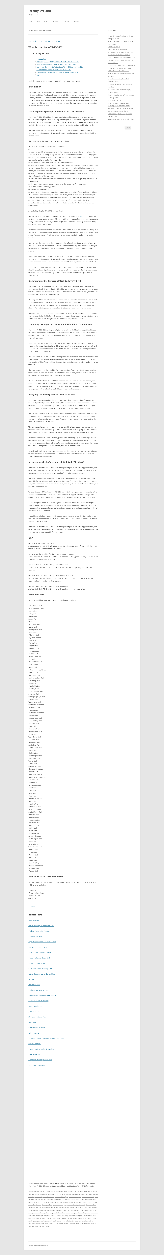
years (92, 1224)
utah (46, 1224)
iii (84, 1205)
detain (57, 1202)
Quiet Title (32, 1022)
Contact (77, 21)
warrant (72, 1224)
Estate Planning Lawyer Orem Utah (41, 926)
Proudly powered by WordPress (38, 1246)
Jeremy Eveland (39, 11)
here (82, 216)
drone (81, 1202)
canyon (56, 1194)
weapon (78, 1224)
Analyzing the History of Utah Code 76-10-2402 (53, 70)
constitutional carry (47, 1199)
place (33, 1216)
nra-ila (89, 1210)
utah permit (59, 1224)
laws (76, 1208)
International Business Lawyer (39, 952)
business (37, 1194)
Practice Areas (42, 21)
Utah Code (48, 1191)
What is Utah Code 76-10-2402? (46, 41)
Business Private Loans (37, 963)
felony (30, 1205)
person (87, 1213)
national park (54, 1210)
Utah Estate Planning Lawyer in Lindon (120, 108)
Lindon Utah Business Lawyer (117, 49)
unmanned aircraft (84, 1221)
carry (61, 1194)
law (40, 1208)
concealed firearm (48, 1197)
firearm (38, 1205)
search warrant (62, 1218)
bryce (85, 1191)
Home (30, 21)
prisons (38, 1216)
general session (58, 1205)
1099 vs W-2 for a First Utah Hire (118, 71)
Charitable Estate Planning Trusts (40, 969)
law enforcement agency (50, 1208)
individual (31, 1208)
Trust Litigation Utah (114, 100)
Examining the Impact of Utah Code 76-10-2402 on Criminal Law (60, 67)
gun (65, 1205)
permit (76, 1213)
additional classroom (67, 1191)
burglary (31, 1194)
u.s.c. (63, 1221)
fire (34, 1205)
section (85, 1218)
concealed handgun (61, 1197)
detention (63, 1202)
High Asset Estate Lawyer (37, 947)
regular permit (51, 1218)
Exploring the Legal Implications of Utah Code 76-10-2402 (57, 62)
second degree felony (75, 1218)
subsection (41, 1221)
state (35, 1221)
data (29, 1202)
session (30, 1221)
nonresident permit (65, 1210)
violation (66, 1224)
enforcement (87, 1202)
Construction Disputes (36, 1028)
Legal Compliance (35, 1006)
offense (41, 1213)
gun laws (70, 1205)
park (72, 1213)
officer (47, 1213)
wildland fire (86, 1224)
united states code (71, 1221)
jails (37, 1208)
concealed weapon (75, 1197)
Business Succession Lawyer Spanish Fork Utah (46, 1038)
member (91, 1208)
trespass (58, 1221)
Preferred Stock (34, 985)
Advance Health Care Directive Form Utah (121, 57)
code (85, 1194)
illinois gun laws (91, 1205)
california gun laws (47, 1194)
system (48, 1221)
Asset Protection (34, 1054)
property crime (74, 1216)
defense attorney (38, 1202)
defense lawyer (49, 1202)
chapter (66, 1194)
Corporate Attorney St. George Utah (41, 1049)
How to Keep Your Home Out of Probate (121, 119)
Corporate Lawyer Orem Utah (39, 958)
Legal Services (33, 920)
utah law (51, 1224)
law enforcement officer (66, 1208)
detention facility (72, 1202)
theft (53, 1221)
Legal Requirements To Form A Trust (42, 942)
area (81, 1191)
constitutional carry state (62, 1199)
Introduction (41, 59)
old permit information (57, 1213)
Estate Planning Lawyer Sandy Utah (41, 974)
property (65, 1216)
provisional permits (85, 1216)
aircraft (77, 1191)
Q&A (38, 75)
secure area (92, 1218)
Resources (56, 21)
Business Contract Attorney (38, 1001)
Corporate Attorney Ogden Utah (40, 1060)
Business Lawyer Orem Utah (39, 990)
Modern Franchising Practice (39, 931)
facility (95, 1202)
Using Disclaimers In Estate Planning (42, 995)
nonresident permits (80, 1210)
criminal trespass (90, 1199)
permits (82, 1213)
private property (56, 1216)
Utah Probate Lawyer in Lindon (118, 111)
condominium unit (88, 1197)
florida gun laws (47, 1205)
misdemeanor (44, 1210)
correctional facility (78, 1199)
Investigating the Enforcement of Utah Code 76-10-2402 (57, 72)
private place (45, 1216)
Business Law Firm (35, 936)
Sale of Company (34, 1044)
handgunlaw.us (78, 1205)
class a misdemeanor (76, 1194)
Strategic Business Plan (37, 1017)
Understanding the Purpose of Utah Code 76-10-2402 (56, 64)
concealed (38, 1197)
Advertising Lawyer (114, 47)
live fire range (82, 1208)
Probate (31, 979)
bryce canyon (92, 1191)
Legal (67, 21)
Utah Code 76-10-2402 (36, 1065)
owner (68, 1213)
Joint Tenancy (33, 1011)
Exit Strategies (33, 1033)
